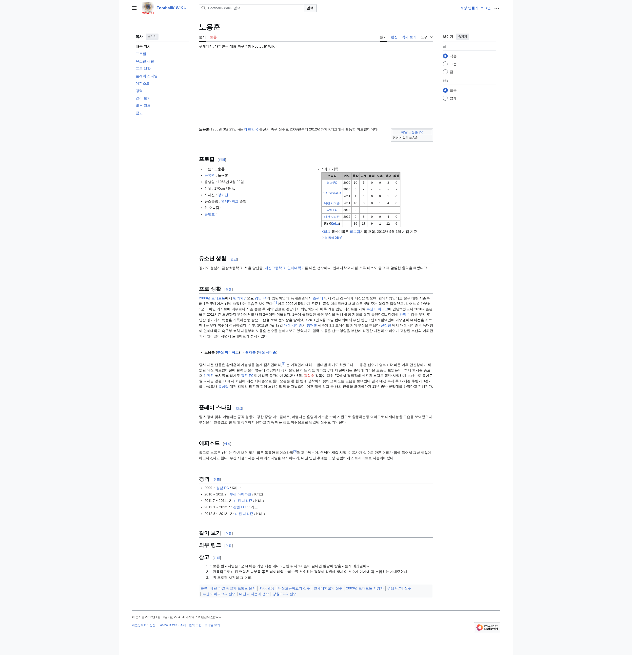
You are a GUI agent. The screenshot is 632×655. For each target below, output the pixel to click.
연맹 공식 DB (330, 237)
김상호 (309, 376)
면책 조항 (195, 625)
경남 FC (332, 182)
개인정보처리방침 (144, 625)
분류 (203, 588)
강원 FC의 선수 (284, 594)
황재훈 (312, 325)
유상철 (223, 386)
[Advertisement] (316, 85)
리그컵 (355, 232)
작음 (453, 56)
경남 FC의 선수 (399, 588)
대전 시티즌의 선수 (254, 594)
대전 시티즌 (332, 203)
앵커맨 (223, 195)
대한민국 (251, 129)
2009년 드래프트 (212, 298)
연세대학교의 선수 (328, 588)
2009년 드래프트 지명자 (365, 588)
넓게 (453, 98)
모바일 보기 (212, 625)
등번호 (209, 214)
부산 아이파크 (332, 193)
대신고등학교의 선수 (294, 588)
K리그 (335, 223)
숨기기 (152, 36)
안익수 (404, 314)
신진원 (386, 325)
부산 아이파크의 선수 (219, 594)
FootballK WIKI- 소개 (172, 625)
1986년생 (266, 588)
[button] (134, 8)
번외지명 (240, 298)
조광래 (318, 298)
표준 (453, 64)
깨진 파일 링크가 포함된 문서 (233, 588)
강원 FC (332, 210)
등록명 (209, 175)
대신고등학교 (275, 268)
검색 (310, 8)
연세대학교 (229, 201)
